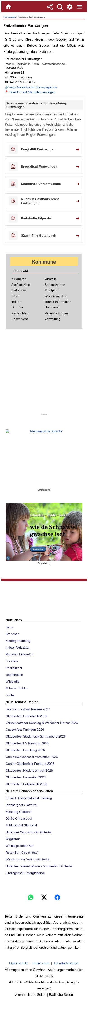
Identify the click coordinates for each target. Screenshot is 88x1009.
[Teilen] (50, 7)
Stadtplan (51, 290)
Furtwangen (9, 17)
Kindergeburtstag (18, 641)
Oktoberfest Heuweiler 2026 (26, 777)
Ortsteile (51, 279)
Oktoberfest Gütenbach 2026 (26, 716)
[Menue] (80, 7)
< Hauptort (18, 279)
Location (12, 661)
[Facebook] (57, 897)
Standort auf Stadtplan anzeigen (32, 92)
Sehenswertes (55, 284)
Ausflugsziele (20, 284)
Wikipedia (12, 681)
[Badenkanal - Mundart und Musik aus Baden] (44, 532)
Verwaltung (52, 319)
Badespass (19, 290)
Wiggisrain (13, 839)
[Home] (8, 7)
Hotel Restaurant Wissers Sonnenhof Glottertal (39, 866)
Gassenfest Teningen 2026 (25, 729)
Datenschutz (18, 963)
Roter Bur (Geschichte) (22, 852)
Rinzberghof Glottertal (21, 805)
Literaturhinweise (66, 963)
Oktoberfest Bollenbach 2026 (26, 784)
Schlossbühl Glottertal (21, 825)
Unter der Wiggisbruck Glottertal (28, 832)
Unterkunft (52, 307)
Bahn (9, 627)
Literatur (17, 307)
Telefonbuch (14, 675)
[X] (44, 897)
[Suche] (60, 7)
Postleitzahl (14, 668)
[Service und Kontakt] (70, 7)
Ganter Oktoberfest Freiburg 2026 (30, 763)
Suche (10, 695)
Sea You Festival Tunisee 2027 (28, 709)
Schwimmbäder (17, 688)
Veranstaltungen (56, 313)
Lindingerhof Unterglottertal (25, 873)
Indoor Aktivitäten (18, 647)
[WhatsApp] (31, 897)
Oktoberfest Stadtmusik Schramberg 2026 (36, 736)
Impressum (40, 963)
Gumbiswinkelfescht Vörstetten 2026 (32, 757)
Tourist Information (58, 301)
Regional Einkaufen (19, 654)
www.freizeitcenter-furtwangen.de (33, 87)
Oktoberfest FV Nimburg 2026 (27, 743)
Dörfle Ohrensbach (19, 818)
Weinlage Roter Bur (20, 846)
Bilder (15, 296)
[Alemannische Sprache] (44, 458)
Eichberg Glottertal (19, 812)
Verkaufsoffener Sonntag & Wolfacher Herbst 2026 (42, 723)
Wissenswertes (55, 296)
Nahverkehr (19, 319)
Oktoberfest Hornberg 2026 (25, 750)
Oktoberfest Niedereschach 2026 (29, 770)
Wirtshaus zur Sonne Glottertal (27, 859)
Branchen (12, 634)
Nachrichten (19, 313)
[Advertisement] (44, 372)
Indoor (16, 301)
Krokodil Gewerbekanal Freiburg (29, 798)
